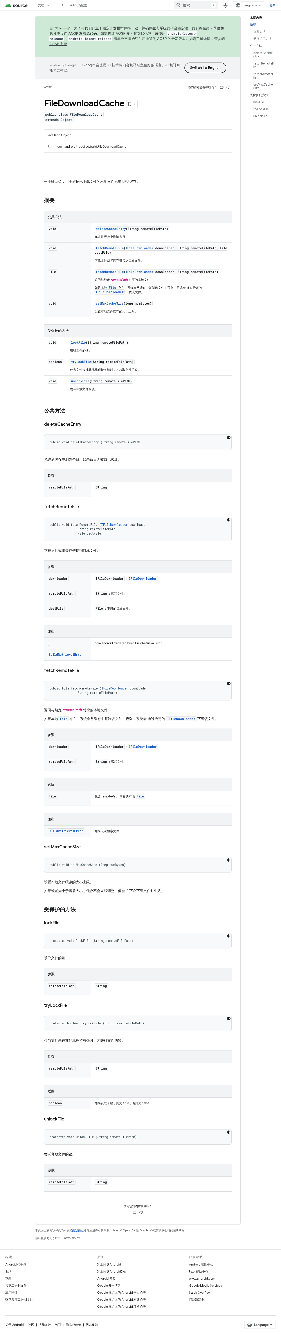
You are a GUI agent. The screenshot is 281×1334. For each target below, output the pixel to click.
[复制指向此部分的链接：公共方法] (69, 411)
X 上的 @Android (109, 1264)
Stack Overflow (200, 1293)
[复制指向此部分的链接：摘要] (59, 200)
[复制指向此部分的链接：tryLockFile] (71, 1005)
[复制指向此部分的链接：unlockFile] (68, 1119)
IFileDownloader (139, 248)
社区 (31, 1325)
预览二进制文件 (16, 1285)
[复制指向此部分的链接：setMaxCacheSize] (85, 847)
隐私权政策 (73, 1325)
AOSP (48, 87)
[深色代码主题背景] (228, 437)
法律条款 (45, 1325)
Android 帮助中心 (201, 1264)
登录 (273, 5)
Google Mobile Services (205, 1285)
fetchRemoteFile (110, 248)
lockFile (78, 342)
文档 (41, 5)
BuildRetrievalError (66, 654)
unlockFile (80, 381)
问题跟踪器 (196, 1300)
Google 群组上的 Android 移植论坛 (121, 1307)
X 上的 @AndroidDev (111, 1271)
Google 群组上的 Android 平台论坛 (121, 1293)
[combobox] (196, 5)
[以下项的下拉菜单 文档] (50, 5)
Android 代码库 (16, 1264)
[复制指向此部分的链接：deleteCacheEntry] (85, 424)
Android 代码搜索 (74, 5)
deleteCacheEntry (111, 229)
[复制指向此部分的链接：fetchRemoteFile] (83, 507)
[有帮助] (221, 87)
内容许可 (78, 1230)
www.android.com (202, 1278)
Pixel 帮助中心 (198, 1271)
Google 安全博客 (109, 1285)
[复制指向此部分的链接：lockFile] (63, 923)
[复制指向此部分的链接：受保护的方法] (80, 909)
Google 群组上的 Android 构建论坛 (121, 1300)
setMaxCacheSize (110, 303)
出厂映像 (11, 1293)
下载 (8, 1278)
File (112, 287)
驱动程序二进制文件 (19, 1300)
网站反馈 (92, 1325)
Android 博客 (106, 1278)
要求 (8, 1271)
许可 (58, 1325)
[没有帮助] (228, 87)
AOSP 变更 (58, 44)
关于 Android (14, 1325)
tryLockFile (81, 362)
